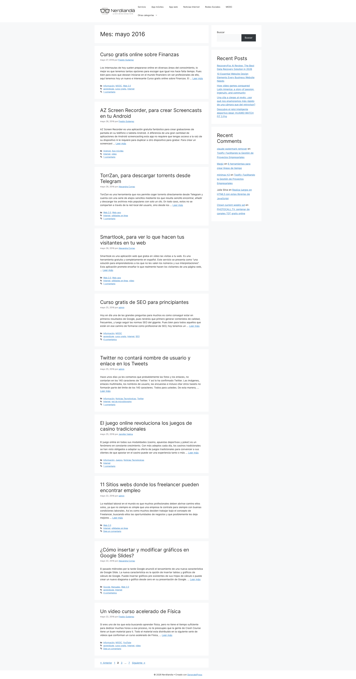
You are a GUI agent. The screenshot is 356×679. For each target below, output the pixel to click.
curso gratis (120, 89)
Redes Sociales (212, 7)
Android (107, 151)
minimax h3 (223, 174)
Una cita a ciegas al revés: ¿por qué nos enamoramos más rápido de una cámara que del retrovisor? (236, 101)
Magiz (220, 163)
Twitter (140, 398)
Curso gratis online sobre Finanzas (139, 54)
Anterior (106, 662)
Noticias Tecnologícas (126, 398)
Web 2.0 (127, 86)
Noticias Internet (191, 7)
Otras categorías (146, 15)
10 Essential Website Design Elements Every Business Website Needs (235, 77)
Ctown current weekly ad (231, 205)
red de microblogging (122, 401)
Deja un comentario (112, 531)
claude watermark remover (232, 148)
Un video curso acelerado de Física (140, 611)
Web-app (116, 212)
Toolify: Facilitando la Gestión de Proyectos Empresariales (236, 179)
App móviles (157, 7)
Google (106, 587)
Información (108, 86)
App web (173, 7)
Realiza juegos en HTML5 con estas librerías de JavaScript (234, 194)
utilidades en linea (120, 215)
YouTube (127, 642)
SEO (138, 336)
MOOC (229, 7)
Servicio (142, 7)
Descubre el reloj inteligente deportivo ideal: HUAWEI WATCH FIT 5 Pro (235, 113)
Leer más (197, 78)
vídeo (114, 154)
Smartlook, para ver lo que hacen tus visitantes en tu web (142, 240)
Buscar (221, 32)
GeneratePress (194, 674)
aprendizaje (108, 89)
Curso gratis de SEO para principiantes (144, 302)
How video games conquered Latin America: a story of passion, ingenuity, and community (235, 89)
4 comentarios (110, 339)
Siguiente (138, 662)
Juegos (119, 460)
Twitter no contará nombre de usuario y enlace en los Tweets (145, 360)
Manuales (115, 587)
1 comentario (109, 92)
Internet (130, 89)
